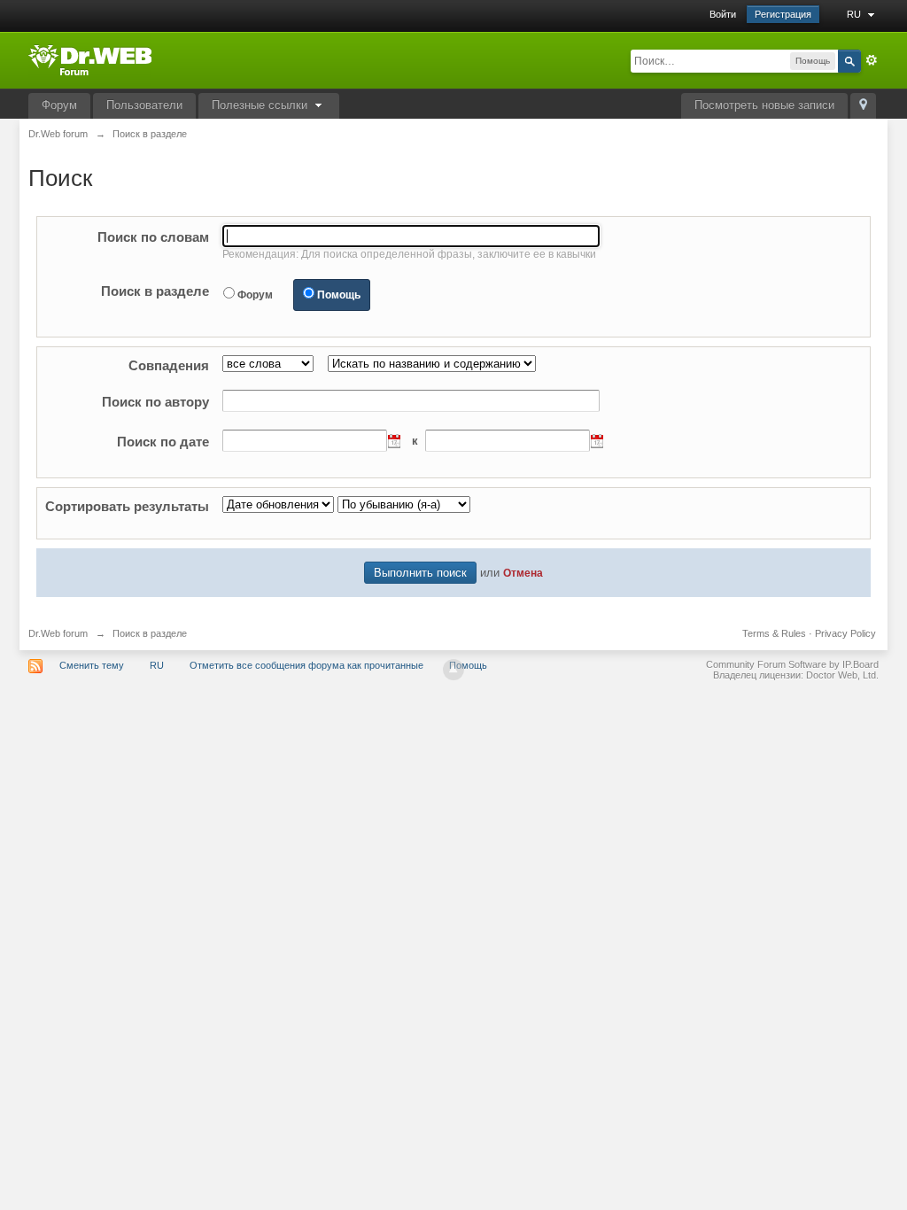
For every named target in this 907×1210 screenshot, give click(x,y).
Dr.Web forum (58, 633)
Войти (722, 14)
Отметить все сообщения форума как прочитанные (306, 665)
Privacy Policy (845, 633)
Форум (59, 105)
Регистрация (783, 14)
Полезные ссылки (261, 105)
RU (855, 14)
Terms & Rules (774, 633)
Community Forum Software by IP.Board (792, 664)
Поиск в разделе (155, 291)
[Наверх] (453, 669)
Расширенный (871, 60)
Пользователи (144, 105)
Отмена (523, 572)
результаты (127, 506)
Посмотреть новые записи (764, 105)
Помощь (338, 295)
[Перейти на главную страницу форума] (89, 59)
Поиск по (153, 236)
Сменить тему (91, 665)
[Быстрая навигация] (863, 106)
